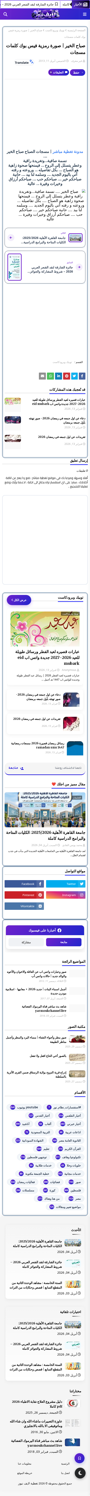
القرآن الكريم (70, 1149)
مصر (74, 1199)
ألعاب (45, 1124)
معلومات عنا (24, 1463)
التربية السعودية (38, 1132)
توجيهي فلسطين (34, 1157)
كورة (49, 1190)
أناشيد (22, 1124)
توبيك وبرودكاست (54, 30)
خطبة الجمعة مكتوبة (34, 1174)
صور (75, 1182)
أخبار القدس (39, 1116)
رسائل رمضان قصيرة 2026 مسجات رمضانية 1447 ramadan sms (37, 745)
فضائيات (52, 1182)
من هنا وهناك (48, 1199)
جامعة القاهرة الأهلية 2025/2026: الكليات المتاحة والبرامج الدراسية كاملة (45, 835)
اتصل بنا (65, 1473)
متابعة (63, 942)
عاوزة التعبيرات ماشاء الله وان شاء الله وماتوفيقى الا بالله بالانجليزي (36, 1423)
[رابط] (66, 376)
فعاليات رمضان (23, 1182)
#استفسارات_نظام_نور (64, 1107)
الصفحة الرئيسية (76, 30)
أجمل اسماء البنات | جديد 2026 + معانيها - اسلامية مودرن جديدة (35, 991)
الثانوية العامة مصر (67, 1140)
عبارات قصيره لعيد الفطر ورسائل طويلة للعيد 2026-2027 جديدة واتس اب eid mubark (58, 402)
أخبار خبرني (70, 1124)
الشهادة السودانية (29, 1140)
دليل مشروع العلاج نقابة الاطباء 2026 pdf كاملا (37, 1404)
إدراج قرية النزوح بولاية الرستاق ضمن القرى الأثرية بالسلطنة (36, 1075)
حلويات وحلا (71, 1165)
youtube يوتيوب (24, 1107)
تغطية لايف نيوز (28, 1483)
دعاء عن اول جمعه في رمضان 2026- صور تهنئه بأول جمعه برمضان (57, 420)
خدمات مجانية (69, 1174)
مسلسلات (25, 1190)
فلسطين (72, 1190)
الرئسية (65, 1463)
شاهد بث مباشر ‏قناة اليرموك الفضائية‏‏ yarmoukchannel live (44, 1009)
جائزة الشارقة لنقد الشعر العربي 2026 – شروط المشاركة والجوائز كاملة (36, 1264)
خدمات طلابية (41, 1165)
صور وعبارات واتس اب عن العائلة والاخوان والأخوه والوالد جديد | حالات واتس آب (36, 974)
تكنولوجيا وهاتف (68, 1157)
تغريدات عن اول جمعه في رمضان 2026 (61, 437)
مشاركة (26, 942)
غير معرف (76, 61)
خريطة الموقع (24, 1473)
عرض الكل (20, 600)
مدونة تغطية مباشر (68, 151)
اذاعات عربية (70, 1132)
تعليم (42, 1149)
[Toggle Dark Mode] (80, 1473)
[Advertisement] (45, 114)
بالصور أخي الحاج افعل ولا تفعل (48, 1056)
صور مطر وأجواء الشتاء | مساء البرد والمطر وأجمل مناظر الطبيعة (36, 1040)
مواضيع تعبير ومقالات (65, 1207)
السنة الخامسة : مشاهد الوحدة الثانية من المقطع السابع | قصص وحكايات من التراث (36, 1285)
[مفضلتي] (79, 1458)
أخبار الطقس (70, 1116)
